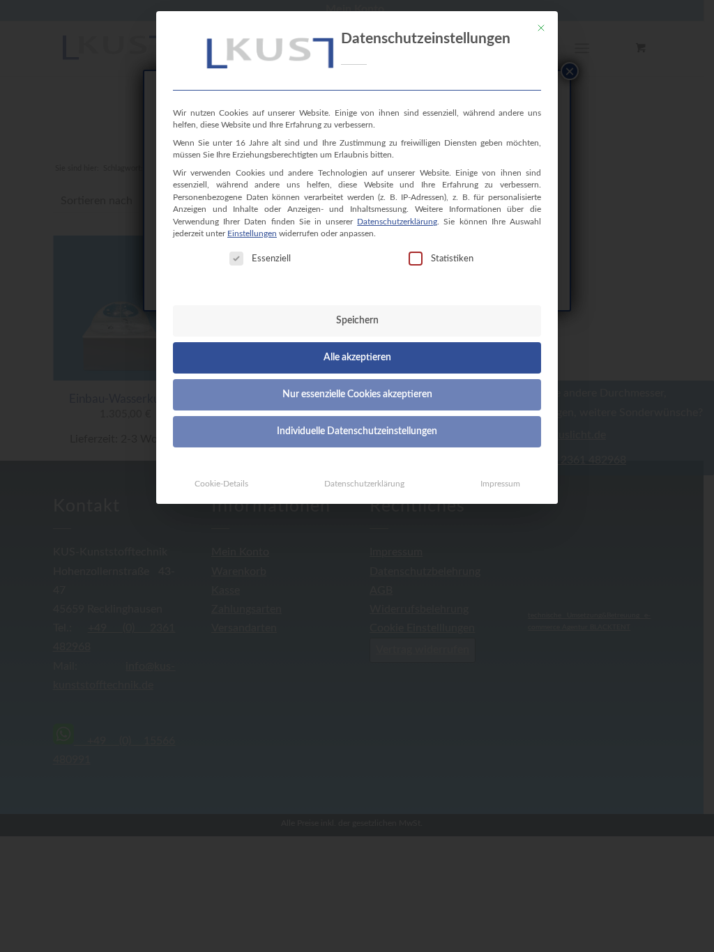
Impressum (500, 483)
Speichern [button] (357, 320)
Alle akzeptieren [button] (357, 357)
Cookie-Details (221, 483)
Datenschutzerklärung (397, 221)
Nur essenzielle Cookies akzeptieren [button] (357, 394)
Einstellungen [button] (252, 233)
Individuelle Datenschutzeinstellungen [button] (357, 431)
